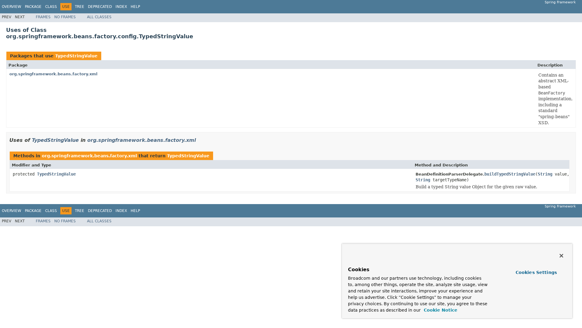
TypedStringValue (76, 55)
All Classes (99, 17)
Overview (11, 7)
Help (135, 7)
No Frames (65, 17)
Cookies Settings (536, 272)
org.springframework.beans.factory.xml (53, 74)
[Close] (561, 255)
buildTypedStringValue (509, 174)
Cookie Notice (439, 310)
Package (33, 7)
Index (121, 7)
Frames (43, 17)
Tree (79, 7)
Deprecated (100, 7)
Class (51, 7)
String (545, 174)
